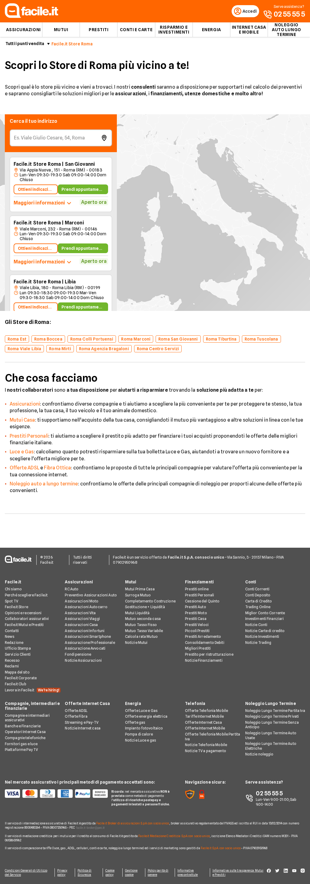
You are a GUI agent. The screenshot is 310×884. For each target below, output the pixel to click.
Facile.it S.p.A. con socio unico (221, 848)
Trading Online (258, 607)
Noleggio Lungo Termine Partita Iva (275, 710)
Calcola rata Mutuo (141, 636)
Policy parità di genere (158, 872)
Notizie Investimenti (262, 636)
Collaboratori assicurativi (27, 618)
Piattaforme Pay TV (21, 749)
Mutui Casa (22, 420)
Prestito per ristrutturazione (209, 654)
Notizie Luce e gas (140, 740)
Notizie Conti (256, 624)
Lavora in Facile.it (32, 690)
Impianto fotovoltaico (144, 728)
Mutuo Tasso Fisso (141, 624)
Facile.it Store (16, 607)
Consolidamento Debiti (204, 642)
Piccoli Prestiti (197, 630)
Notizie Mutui (136, 642)
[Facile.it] (31, 16)
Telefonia (195, 703)
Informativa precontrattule (187, 872)
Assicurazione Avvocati (85, 648)
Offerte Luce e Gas (141, 710)
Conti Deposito (258, 595)
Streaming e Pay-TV (81, 722)
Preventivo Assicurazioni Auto (91, 595)
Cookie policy (110, 872)
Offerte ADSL (24, 468)
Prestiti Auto (195, 607)
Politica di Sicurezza (84, 872)
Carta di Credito (258, 601)
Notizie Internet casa (83, 728)
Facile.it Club (15, 684)
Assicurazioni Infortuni (84, 630)
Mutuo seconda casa (143, 618)
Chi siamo (13, 589)
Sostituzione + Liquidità (145, 607)
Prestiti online (197, 589)
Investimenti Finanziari (264, 618)
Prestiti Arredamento (203, 636)
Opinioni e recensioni (23, 613)
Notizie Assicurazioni (83, 660)
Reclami (12, 666)
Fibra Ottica (57, 468)
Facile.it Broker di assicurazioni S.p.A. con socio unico (132, 823)
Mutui (61, 29)
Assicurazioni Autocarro (86, 607)
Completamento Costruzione (150, 601)
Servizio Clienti (18, 654)
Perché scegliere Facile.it (26, 595)
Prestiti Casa (195, 618)
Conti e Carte (136, 29)
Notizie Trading (258, 642)
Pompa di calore (139, 734)
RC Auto (71, 589)
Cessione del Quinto (202, 601)
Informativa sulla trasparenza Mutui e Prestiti (238, 872)
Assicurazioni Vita (80, 613)
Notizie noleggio (259, 754)
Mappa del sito (17, 672)
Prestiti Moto (196, 613)
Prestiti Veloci (197, 624)
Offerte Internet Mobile (205, 728)
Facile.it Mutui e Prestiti (24, 624)
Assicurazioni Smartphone (88, 636)
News (9, 636)
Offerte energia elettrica (146, 716)
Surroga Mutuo (138, 595)
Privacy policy (62, 872)
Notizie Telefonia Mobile (206, 744)
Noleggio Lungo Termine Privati (272, 716)
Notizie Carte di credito (265, 630)
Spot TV (11, 601)
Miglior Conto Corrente (265, 613)
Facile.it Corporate (21, 678)
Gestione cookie (131, 872)
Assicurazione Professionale (90, 642)
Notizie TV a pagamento (205, 751)
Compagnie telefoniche (25, 738)
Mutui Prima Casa (140, 589)
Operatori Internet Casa (25, 731)
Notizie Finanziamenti (204, 660)
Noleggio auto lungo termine (286, 29)
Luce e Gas (22, 452)
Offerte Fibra (76, 716)
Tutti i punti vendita (24, 43)
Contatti (12, 630)
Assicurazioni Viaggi (82, 618)
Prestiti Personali (29, 436)
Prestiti (98, 29)
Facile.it (13, 581)
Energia (211, 29)
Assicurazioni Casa (81, 624)
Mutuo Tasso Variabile (144, 630)
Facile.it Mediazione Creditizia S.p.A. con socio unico (173, 836)
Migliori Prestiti (198, 648)
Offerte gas (135, 722)
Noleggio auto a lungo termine (44, 484)
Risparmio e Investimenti (174, 29)
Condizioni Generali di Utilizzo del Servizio (26, 872)
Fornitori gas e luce (21, 744)
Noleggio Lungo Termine (270, 703)
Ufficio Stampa (18, 648)
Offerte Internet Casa (87, 703)
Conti (250, 581)
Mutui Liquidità (137, 613)
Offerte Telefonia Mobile (206, 710)
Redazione (14, 642)
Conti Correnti (257, 589)
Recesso (12, 660)
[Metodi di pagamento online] (54, 793)
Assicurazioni (23, 29)
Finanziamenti (199, 581)
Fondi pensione (78, 654)
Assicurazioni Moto (81, 601)
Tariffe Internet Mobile (204, 716)
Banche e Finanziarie (23, 726)
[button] (120, 246)
